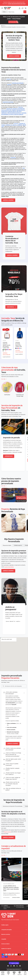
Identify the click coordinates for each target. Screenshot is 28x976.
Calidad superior (18, 545)
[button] (2, 8)
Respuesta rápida (7, 545)
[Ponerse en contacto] (22, 8)
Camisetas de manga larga (20, 395)
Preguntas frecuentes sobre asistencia (13, 594)
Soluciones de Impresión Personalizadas (12, 806)
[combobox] (17, 12)
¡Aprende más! (9, 456)
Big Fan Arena (7, 831)
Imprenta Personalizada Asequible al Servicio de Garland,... (13, 27)
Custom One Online (9, 567)
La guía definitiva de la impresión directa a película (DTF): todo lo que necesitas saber (11, 888)
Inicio (4, 25)
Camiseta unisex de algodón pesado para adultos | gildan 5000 (6, 345)
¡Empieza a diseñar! (14, 56)
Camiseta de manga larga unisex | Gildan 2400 (18, 344)
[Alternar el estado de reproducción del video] (14, 495)
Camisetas (7, 394)
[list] (14, 445)
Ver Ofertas (10, 307)
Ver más (3, 379)
